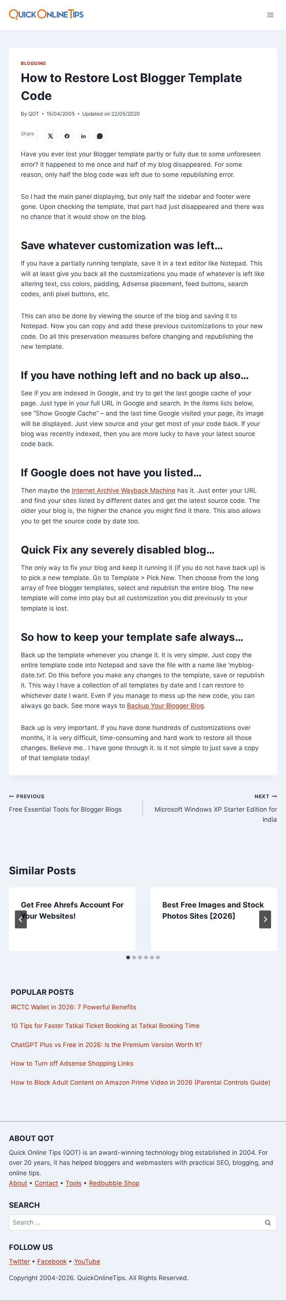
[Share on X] (50, 136)
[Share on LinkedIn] (83, 136)
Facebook (52, 1261)
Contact (46, 1183)
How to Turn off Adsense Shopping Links (72, 1063)
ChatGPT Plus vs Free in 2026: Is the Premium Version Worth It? (106, 1044)
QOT (33, 114)
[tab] (128, 957)
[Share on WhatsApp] (99, 136)
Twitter (19, 1261)
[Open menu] (270, 15)
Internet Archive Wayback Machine (123, 490)
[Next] (265, 919)
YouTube (87, 1261)
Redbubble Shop (114, 1183)
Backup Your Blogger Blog (165, 705)
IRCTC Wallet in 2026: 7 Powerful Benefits (73, 1007)
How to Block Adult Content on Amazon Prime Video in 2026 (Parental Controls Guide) (140, 1082)
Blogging (33, 63)
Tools (74, 1183)
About (18, 1183)
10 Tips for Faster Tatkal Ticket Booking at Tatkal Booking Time (105, 1025)
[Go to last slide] (21, 919)
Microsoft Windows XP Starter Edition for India (216, 808)
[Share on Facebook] (67, 136)
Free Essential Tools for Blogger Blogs (65, 803)
